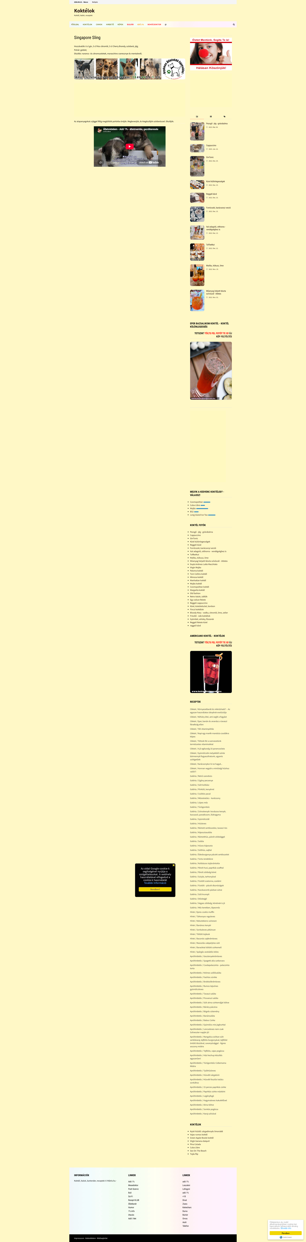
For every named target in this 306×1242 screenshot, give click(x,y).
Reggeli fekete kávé (198, 622)
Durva (185, 1211)
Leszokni (186, 1185)
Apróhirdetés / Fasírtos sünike (203, 977)
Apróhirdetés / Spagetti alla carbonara (207, 960)
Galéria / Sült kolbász (199, 784)
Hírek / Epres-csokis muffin (202, 912)
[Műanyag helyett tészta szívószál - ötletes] (197, 291)
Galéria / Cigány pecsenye (201, 780)
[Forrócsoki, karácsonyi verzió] (197, 208)
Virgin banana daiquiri (200, 1141)
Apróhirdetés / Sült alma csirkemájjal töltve (209, 1002)
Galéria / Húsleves (198, 823)
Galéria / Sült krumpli (199, 894)
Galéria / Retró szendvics (201, 776)
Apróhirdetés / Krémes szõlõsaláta (205, 972)
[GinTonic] (197, 157)
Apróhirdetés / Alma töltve (202, 1104)
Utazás (131, 1215)
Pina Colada (195, 1144)
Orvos (185, 1218)
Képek (120, 24)
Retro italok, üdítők (198, 596)
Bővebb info (286, 1228)
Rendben (286, 1233)
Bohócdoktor (154, 24)
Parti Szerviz (133, 1189)
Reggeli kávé (211, 194)
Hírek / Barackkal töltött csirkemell (206, 947)
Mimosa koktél (196, 577)
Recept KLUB (133, 1200)
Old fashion (195, 593)
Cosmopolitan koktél (199, 586)
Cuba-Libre (195, 505)
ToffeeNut (210, 244)
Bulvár (130, 24)
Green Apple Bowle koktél (202, 1137)
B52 (192, 511)
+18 (184, 1196)
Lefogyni (186, 1189)
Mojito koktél (196, 583)
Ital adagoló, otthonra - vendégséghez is (215, 228)
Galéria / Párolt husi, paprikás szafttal (207, 867)
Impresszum (79, 1238)
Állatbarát (132, 1204)
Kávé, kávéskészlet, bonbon (202, 606)
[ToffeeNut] (197, 245)
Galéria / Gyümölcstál (199, 819)
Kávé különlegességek (215, 181)
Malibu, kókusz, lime (215, 265)
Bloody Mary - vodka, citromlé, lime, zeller (209, 612)
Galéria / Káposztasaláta (201, 832)
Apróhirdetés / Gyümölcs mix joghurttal (208, 1024)
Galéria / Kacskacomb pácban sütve (206, 889)
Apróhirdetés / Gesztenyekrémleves (206, 956)
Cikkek (99, 24)
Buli (129, 1192)
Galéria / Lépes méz (199, 802)
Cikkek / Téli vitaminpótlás (202, 728)
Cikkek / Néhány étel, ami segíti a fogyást (208, 716)
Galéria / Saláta (197, 841)
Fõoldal (75, 24)
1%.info (131, 1211)
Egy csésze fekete (198, 599)
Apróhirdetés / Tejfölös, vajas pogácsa (207, 1050)
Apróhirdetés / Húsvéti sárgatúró (204, 1075)
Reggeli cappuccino (199, 603)
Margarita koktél (197, 590)
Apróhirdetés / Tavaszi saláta (203, 993)
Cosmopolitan (196, 502)
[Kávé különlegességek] (197, 181)
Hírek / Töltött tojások (200, 934)
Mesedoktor (133, 1185)
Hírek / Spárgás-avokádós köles (204, 951)
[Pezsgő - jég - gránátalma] (197, 123)
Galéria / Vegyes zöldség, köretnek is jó (207, 903)
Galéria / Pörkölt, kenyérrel (202, 789)
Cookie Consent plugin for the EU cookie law (286, 1237)
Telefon (186, 1226)
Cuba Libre (195, 1147)
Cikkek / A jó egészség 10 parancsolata (207, 748)
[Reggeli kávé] (197, 194)
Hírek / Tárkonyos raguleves (202, 916)
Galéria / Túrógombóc (200, 807)
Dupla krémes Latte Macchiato (203, 564)
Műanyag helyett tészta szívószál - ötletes (216, 292)
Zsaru (185, 1204)
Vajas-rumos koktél (199, 1134)
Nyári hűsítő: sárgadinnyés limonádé (206, 1131)
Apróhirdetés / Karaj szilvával (203, 1113)
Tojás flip (194, 1154)
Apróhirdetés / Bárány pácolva (203, 1007)
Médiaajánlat (102, 1238)
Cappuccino (211, 145)
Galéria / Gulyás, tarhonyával (203, 876)
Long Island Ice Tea (199, 514)
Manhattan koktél (198, 580)
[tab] (197, 116)
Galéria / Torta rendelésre (201, 859)
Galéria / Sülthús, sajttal (201, 850)
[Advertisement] (129, 100)
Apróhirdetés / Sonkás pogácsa (204, 1109)
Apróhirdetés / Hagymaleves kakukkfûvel (208, 1100)
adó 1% (186, 1181)
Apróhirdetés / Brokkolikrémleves (205, 981)
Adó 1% (140, 24)
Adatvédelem (90, 1238)
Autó (184, 1222)
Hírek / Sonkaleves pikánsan (203, 929)
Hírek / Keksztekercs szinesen (203, 920)
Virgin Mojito (195, 567)
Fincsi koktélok (197, 609)
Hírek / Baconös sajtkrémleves (203, 938)
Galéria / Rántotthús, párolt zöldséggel (207, 836)
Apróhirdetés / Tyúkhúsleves (203, 1070)
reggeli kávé (195, 625)
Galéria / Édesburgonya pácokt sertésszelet (209, 854)
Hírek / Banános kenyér (200, 925)
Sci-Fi (130, 1196)
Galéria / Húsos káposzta (201, 845)
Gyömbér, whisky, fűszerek (202, 619)
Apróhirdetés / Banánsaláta (202, 1015)
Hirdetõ (110, 24)
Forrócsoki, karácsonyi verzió (218, 207)
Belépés (95, 2)
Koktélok (84, 10)
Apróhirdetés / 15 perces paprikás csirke (208, 1087)
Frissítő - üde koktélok (200, 615)
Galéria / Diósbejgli (198, 898)
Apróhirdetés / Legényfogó (202, 1096)
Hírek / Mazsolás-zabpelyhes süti (205, 943)
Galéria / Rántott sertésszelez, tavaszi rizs (208, 828)
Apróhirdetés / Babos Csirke (202, 1020)
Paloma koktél (196, 570)
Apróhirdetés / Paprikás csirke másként (207, 1091)
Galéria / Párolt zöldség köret (203, 872)
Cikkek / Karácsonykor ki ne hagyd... (206, 764)
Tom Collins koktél (198, 574)
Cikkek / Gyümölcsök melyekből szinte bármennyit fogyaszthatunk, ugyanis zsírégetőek (207, 756)
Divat (185, 1200)
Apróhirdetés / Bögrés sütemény (204, 1011)
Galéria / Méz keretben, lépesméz (205, 907)
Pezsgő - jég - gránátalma (217, 123)
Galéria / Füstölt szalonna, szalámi (205, 881)
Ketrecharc (187, 1207)
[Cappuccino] (197, 145)
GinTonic (210, 157)
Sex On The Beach (198, 1150)
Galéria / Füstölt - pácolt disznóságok (207, 885)
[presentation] (197, 116)
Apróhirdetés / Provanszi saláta (204, 998)
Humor (131, 1207)
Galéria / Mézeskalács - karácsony (205, 798)
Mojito (193, 508)
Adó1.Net (132, 1218)
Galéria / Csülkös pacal (200, 793)
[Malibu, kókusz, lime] (197, 266)
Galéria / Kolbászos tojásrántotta (205, 863)
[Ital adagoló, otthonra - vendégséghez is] (197, 227)
